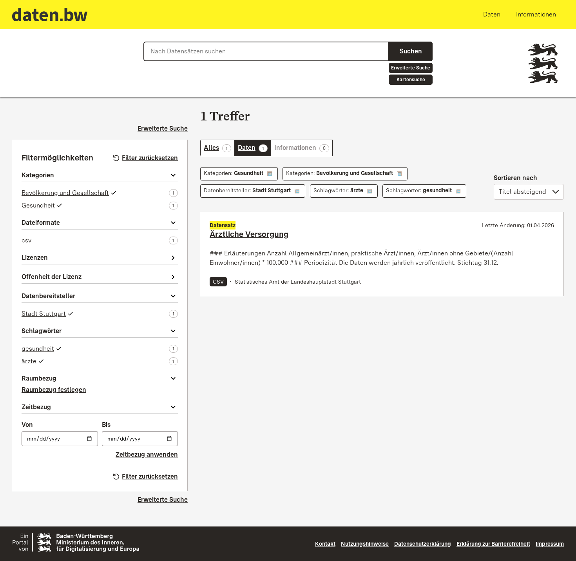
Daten (254, 147)
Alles (219, 147)
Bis (106, 424)
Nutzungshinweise (365, 544)
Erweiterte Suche (410, 68)
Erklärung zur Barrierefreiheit (493, 544)
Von (27, 424)
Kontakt (325, 544)
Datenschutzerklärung (422, 544)
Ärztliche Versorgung (249, 234)
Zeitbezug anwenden (147, 454)
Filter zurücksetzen (150, 158)
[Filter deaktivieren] (269, 173)
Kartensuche (411, 79)
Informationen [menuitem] (536, 14)
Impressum (550, 544)
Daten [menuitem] (491, 14)
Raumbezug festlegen (54, 389)
